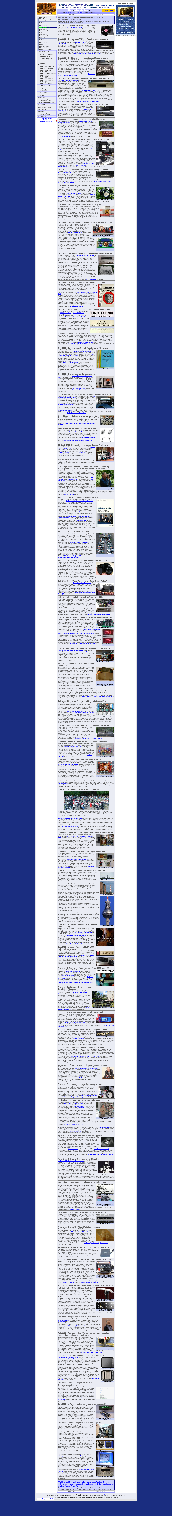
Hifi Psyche (41, 95)
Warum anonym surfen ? (46, 121)
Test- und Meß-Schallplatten (45, 94)
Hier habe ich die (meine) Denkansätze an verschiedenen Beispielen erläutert (74, 556)
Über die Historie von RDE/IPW (46, 102)
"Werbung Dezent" (43, 116)
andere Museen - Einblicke (45, 107)
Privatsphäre (104, 1494)
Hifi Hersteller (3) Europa (44, 70)
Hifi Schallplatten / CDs (44, 92)
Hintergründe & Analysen (44, 100)
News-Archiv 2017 (44, 36)
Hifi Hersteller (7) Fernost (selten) (47, 77)
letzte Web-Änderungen (45, 19)
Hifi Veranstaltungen (43, 90)
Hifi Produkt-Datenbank (44, 85)
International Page (43, 113)
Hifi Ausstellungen (42, 89)
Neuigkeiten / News (43, 17)
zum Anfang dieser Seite (45, 1499)
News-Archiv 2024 (44, 24)
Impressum (41, 111)
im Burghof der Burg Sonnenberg (70, 826)
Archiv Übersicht (43, 20)
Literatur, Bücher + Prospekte (45, 60)
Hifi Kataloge (41, 61)
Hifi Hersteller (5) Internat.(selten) (47, 73)
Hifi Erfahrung (41, 63)
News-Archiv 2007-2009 (45, 49)
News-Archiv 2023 (44, 25)
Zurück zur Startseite (48, 1494)
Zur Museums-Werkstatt (44, 106)
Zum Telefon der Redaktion (114, 1494)
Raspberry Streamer (68, 1282)
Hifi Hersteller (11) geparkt (45, 83)
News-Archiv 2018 (44, 34)
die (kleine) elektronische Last (79, 390)
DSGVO (98, 1494)
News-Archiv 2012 (44, 44)
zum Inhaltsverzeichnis (44, 51)
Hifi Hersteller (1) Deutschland (46, 66)
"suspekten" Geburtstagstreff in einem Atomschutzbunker (78, 1325)
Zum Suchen (108, 10)
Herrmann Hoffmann (75, 1131)
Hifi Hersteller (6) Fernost (44, 75)
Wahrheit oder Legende (44, 99)
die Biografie (72, 516)
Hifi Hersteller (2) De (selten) (45, 68)
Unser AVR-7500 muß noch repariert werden (87, 53)
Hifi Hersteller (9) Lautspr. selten (46, 80)
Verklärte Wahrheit (43, 97)
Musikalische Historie (43, 65)
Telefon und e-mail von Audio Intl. (75, 1078)
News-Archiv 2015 (44, 39)
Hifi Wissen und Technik (44, 56)
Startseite (68, 12)
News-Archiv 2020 (44, 31)
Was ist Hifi (41, 53)
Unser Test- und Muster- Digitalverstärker (70, 650)
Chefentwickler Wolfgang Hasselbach (73, 1124)
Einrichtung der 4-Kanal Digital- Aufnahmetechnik (72, 452)
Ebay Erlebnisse (42, 109)
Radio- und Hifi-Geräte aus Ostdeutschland (79, 501)
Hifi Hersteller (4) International (46, 72)
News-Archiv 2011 (44, 46)
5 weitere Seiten (91, 279)
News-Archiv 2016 (44, 37)
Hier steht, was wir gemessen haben (98, 614)
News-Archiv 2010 (44, 47)
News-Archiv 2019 (44, 32)
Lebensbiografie (81, 520)
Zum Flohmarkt (125, 1494)
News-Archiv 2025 (44, 22)
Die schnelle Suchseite (44, 114)
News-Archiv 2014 (44, 41)
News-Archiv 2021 (44, 29)
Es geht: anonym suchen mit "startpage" (46, 119)
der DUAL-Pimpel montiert (75, 27)
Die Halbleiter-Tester (79, 388)
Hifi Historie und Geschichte (45, 54)
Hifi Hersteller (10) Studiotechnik (46, 82)
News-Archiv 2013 (44, 42)
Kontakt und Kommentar (44, 104)
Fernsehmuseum (73, 1149)
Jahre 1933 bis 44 (78, 313)
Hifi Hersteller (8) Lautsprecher (46, 78)
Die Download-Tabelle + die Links (47, 87)
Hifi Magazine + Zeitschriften (45, 58)
